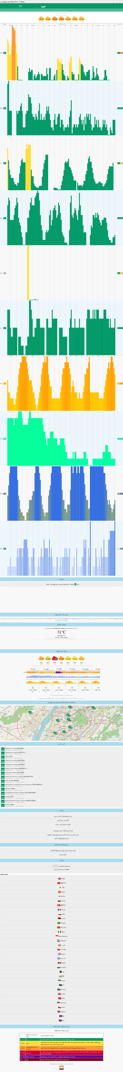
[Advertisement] (50, 599)
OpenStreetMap (113, 740)
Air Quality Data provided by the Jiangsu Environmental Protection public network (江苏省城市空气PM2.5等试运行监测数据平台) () (41, 618)
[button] (57, 721)
